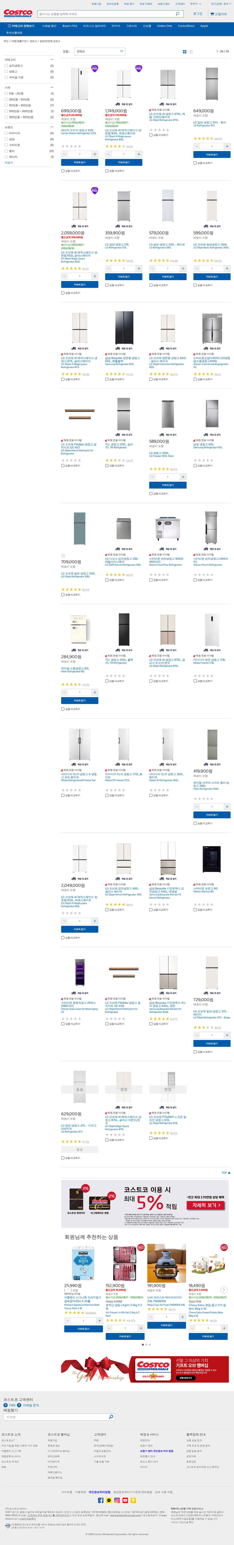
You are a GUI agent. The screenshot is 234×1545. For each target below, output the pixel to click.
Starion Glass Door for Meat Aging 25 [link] (79, 1010)
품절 (80, 1149)
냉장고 (33, 41)
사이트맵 (66, 1492)
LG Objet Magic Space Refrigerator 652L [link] (73, 260)
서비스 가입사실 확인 (182, 1522)
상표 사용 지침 (164, 1492)
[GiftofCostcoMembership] (145, 1380)
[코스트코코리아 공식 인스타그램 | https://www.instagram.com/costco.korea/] (117, 1501)
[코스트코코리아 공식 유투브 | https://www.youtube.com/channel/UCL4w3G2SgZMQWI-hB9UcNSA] (125, 1501)
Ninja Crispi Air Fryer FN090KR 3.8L (166, 1304)
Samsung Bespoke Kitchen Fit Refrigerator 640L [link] (165, 1010)
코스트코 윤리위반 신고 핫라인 (202, 1466)
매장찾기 (10, 1410)
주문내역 (52, 1466)
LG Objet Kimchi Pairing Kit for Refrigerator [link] (77, 452)
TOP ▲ (226, 1172)
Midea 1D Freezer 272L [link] (117, 780)
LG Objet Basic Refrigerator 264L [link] (211, 247)
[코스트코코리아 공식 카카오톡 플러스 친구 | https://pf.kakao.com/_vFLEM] (109, 1501)
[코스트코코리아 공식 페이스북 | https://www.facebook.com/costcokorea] (101, 1501)
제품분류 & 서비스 (11, 1456)
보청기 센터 (146, 1445)
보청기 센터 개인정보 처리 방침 (156, 1450)
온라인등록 (54, 1456)
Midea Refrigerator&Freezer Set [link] (78, 780)
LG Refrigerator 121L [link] (116, 247)
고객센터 (100, 1434)
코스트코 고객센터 (18, 1399)
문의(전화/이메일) (103, 1445)
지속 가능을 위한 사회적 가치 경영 (19, 1445)
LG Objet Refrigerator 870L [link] (163, 120)
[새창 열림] (8, 1526)
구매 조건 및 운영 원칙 (198, 1445)
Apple (204, 25)
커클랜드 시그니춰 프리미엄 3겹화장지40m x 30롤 (82, 1299)
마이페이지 (54, 1461)
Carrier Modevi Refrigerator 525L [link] (78, 133)
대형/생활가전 (19, 41)
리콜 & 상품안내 (102, 1450)
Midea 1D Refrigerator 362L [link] (163, 780)
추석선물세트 (14, 32)
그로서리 (131, 25)
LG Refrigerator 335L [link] (160, 247)
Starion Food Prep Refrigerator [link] (165, 564)
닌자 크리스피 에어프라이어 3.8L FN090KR (164, 1299)
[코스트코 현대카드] (145, 1226)
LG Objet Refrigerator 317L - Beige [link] (211, 1017)
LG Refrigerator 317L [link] (204, 125)
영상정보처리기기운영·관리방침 (132, 1492)
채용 (3, 1466)
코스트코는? (8, 1440)
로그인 (197, 13)
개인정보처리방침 (99, 1492)
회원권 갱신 (54, 1445)
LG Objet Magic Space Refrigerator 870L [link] (117, 1128)
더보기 (9, 162)
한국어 (194, 3)
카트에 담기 (79, 162)
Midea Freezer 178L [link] (203, 662)
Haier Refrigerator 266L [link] (206, 788)
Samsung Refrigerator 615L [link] (208, 447)
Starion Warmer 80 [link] (203, 891)
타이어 (116, 25)
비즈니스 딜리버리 (94, 25)
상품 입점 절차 (194, 1450)
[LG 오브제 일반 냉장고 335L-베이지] (63, 556)
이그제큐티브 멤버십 (59, 1450)
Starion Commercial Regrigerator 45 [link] (210, 366)
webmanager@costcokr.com (125, 1515)
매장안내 (145, 1440)
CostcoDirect (186, 25)
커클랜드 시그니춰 (11, 1450)
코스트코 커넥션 (10, 1461)
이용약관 (80, 1492)
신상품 (147, 25)
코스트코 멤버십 (59, 1434)
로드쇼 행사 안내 (149, 1461)
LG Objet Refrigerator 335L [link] (75, 576)
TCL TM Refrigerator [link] (116, 447)
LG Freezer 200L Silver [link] (161, 455)
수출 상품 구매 (101, 1461)
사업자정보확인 (27, 1518)
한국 (226, 3)
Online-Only (164, 25)
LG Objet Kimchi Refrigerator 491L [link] (123, 894)
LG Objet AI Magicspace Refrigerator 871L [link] (74, 366)
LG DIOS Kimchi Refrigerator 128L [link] (123, 564)
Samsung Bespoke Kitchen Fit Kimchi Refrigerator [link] (165, 896)
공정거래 (191, 1456)
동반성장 (191, 1461)
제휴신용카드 (55, 1472)
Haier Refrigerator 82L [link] (73, 671)
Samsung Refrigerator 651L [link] (119, 364)
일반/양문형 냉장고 (50, 41)
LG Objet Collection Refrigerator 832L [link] (166, 366)
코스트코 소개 (11, 1434)
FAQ (96, 1440)
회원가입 (52, 1440)
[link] (79, 100)
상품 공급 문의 (194, 1440)
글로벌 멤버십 (55, 1477)
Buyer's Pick (70, 25)
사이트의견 (100, 1456)
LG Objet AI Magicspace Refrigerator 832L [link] (118, 138)
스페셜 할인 (49, 25)
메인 (6, 41)
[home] (18, 13)
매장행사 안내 (147, 1456)
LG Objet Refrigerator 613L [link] (163, 1123)
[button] (179, 13)
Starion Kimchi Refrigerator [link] (207, 564)
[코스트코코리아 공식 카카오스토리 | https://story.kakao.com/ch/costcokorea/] (133, 1501)
